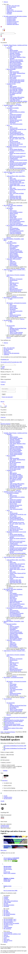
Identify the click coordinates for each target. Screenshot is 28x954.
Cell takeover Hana (11, 19)
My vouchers (7, 915)
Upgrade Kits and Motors (16, 114)
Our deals (6, 903)
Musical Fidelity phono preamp (17, 81)
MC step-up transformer (15, 75)
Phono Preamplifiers (14, 71)
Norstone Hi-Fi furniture (15, 315)
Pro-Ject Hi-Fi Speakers (15, 222)
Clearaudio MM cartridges (16, 98)
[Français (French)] (4, 29)
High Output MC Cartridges (16, 90)
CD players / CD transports (16, 279)
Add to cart (3, 757)
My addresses (7, 912)
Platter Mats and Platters (15, 117)
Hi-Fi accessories (14, 265)
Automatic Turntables (15, 53)
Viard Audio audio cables (16, 198)
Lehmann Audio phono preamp (17, 79)
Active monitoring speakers (16, 212)
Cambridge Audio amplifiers (16, 252)
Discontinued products (9, 905)
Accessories (6, 899)
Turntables (9, 47)
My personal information (9, 914)
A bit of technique (8, 927)
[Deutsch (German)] (4, 30)
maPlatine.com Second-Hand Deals (18, 328)
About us (6, 1)
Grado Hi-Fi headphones (15, 233)
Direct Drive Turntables (15, 54)
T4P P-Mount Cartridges (15, 87)
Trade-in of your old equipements (14, 11)
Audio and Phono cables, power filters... (13, 172)
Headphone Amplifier (15, 229)
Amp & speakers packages (16, 218)
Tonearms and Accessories (16, 120)
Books (11, 313)
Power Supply (13, 78)
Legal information (8, 932)
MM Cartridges (13, 86)
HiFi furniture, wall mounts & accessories (13, 297)
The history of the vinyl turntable (11, 923)
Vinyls (8, 125)
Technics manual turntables (16, 66)
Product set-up (10, 9)
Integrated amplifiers (14, 245)
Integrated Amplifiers (12, 242)
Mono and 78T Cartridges (16, 91)
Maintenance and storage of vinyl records (16, 146)
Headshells (12, 94)
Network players (13, 280)
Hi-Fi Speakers (13, 210)
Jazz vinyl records (14, 141)
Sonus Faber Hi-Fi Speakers (16, 224)
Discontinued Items (14, 329)
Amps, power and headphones (11, 901)
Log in (3, 394)
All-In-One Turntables (15, 55)
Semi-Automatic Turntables (16, 51)
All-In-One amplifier (14, 249)
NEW (11, 46)
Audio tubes (12, 261)
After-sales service (8, 940)
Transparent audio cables (15, 197)
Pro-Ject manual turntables (16, 63)
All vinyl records (13, 128)
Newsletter (9, 13)
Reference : (3, 754)
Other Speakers (13, 216)
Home (2, 732)
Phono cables (13, 178)
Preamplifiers (13, 248)
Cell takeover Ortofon (12, 17)
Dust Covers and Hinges (15, 116)
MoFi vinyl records (14, 145)
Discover (18, 104)
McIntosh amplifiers (14, 256)
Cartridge (6, 898)
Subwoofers (12, 214)
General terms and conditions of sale (12, 933)
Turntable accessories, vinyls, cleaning (13, 105)
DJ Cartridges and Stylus (15, 93)
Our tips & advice (8, 798)
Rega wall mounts (14, 316)
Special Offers (13, 331)
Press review (7, 939)
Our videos (9, 8)
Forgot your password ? (7, 397)
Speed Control (13, 77)
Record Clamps (13, 118)
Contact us (3, 381)
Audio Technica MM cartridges (17, 97)
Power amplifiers (14, 246)
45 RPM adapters (14, 158)
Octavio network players (15, 291)
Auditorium (9, 12)
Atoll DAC (12, 287)
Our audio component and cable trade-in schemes (15, 16)
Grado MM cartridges (15, 99)
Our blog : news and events (13, 5)
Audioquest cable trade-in (13, 24)
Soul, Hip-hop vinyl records (16, 144)
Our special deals (8, 320)
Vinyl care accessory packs (16, 157)
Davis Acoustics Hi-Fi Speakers (17, 221)
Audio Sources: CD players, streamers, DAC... (15, 269)
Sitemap (5, 941)
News (11, 49)
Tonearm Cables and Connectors (17, 180)
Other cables (12, 188)
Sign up (2, 401)
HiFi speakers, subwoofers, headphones (13, 205)
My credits (6, 911)
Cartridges (6, 926)
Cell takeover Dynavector (13, 21)
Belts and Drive (13, 110)
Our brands (6, 906)
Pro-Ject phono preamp (15, 82)
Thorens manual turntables (16, 67)
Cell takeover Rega (11, 20)
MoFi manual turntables (15, 62)
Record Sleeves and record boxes (17, 156)
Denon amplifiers (14, 253)
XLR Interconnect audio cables (17, 182)
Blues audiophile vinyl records (17, 137)
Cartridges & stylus (11, 83)
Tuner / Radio (13, 284)
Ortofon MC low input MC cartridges (18, 101)
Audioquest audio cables (15, 196)
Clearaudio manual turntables (16, 61)
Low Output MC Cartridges (16, 89)
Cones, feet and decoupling (16, 124)
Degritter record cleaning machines (18, 164)
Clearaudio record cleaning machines (18, 162)
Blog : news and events (9, 347)
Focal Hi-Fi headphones (15, 232)
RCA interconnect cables (15, 181)
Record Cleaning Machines (16, 149)
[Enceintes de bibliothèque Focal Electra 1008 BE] (15, 747)
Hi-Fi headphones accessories (17, 230)
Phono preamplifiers (8, 922)
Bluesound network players (16, 289)
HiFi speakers (10, 208)
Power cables (13, 192)
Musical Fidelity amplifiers (16, 257)
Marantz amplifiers (14, 254)
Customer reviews (8, 797)
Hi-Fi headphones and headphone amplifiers (17, 225)
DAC (11, 281)
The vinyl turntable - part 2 (10, 919)
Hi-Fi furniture (13, 264)
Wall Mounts (13, 122)
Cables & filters (7, 902)
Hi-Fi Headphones (14, 228)
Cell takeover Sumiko (12, 23)
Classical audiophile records (16, 133)
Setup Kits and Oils (14, 121)
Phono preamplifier (11, 69)
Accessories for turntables (13, 108)
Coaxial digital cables (15, 184)
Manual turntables (14, 50)
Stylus (11, 95)
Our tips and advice (11, 7)
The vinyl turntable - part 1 (10, 920)
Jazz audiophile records (15, 132)
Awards (5, 795)
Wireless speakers (14, 213)
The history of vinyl (8, 924)
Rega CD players (14, 288)
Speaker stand (13, 217)
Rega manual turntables (15, 65)
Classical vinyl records (15, 142)
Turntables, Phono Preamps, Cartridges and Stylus (15, 45)
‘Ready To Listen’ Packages (16, 59)
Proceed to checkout (5, 423)
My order (6, 910)
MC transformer (7, 928)
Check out (3, 417)
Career (5, 937)
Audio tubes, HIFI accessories (14, 258)
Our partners (6, 936)
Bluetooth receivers (14, 283)
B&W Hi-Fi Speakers (15, 220)
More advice (3, 850)
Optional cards (13, 262)
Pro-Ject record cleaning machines (18, 168)
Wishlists (4, 770)
